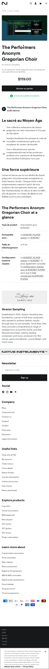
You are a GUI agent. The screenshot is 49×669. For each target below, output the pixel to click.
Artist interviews (9, 558)
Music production (9, 566)
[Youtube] (11, 392)
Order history (7, 464)
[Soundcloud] (15, 392)
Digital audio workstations (13, 580)
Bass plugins (7, 519)
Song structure (8, 589)
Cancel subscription (10, 477)
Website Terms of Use (12, 666)
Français (4, 641)
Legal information (9, 439)
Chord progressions (10, 593)
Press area (6, 430)
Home (4, 11)
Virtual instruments (10, 511)
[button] (24, 109)
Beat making (7, 562)
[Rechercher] (30, 3)
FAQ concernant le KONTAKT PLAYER (32, 276)
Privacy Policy (28, 666)
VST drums (6, 533)
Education (6, 434)
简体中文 (4, 638)
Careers (5, 426)
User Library (7, 486)
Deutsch (4, 635)
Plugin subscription (10, 537)
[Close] (45, 651)
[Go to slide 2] (25, 45)
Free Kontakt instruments (13, 553)
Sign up (24, 378)
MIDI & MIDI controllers (11, 575)
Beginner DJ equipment (12, 571)
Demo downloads (9, 490)
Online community (10, 481)
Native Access (8, 473)
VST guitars (7, 528)
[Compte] (35, 3)
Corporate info (8, 412)
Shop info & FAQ (9, 455)
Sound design (8, 584)
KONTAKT (35, 238)
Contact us (6, 417)
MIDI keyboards (8, 515)
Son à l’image (14, 11)
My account (7, 459)
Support (5, 421)
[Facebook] (3, 392)
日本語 (4, 632)
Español (4, 644)
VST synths (6, 524)
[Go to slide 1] (23, 45)
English (4, 629)
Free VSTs (6, 506)
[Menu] (46, 3)
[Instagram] (7, 392)
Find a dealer (7, 468)
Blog (4, 408)
